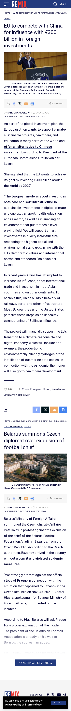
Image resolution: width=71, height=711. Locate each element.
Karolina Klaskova (18, 113)
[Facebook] (48, 695)
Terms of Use (34, 704)
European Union (40, 389)
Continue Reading (35, 663)
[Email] (26, 104)
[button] (58, 703)
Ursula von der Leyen (17, 395)
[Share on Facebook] (14, 104)
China (25, 389)
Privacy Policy (13, 704)
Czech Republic (13, 427)
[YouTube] (59, 695)
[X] (53, 695)
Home (7, 12)
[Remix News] (19, 4)
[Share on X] (20, 104)
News (7, 19)
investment (59, 389)
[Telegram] (64, 695)
